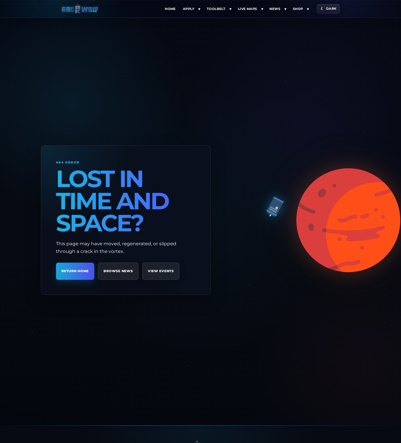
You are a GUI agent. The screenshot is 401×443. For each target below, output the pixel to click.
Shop (298, 9)
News (274, 9)
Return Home (75, 271)
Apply (188, 9)
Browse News (118, 271)
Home (170, 9)
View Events (161, 271)
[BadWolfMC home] (79, 8)
